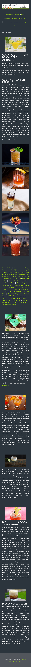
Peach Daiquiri (22, 283)
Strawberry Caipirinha (15, 294)
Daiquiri (14, 276)
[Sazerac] (15, 178)
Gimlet (25, 300)
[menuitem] (9, 14)
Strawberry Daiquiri (22, 270)
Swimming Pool (9, 283)
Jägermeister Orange (9, 304)
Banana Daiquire (23, 276)
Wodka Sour (7, 300)
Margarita (22, 274)
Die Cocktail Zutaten (14, 603)
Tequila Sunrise (14, 281)
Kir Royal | (12, 270)
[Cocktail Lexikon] (15, 6)
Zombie (5, 285)
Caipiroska (11, 287)
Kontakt (18, 661)
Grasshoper (6, 302)
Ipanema (5, 289)
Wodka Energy (23, 289)
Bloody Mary (19, 272)
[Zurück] (4, 187)
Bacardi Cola (13, 289)
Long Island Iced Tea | (17, 285)
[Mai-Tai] (15, 154)
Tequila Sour (7, 291)
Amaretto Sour (17, 291)
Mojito (27, 272)
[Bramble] (15, 245)
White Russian (8, 272)
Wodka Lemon (22, 296)
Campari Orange (20, 302)
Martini (4, 274)
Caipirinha (25, 278)
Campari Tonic (15, 298)
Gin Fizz (24, 281)
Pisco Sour (16, 300)
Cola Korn (6, 298)
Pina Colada (18, 268)
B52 (5, 281)
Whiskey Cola (22, 287)
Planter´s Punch (12, 274)
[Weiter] (26, 187)
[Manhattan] (15, 223)
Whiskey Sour (11, 296)
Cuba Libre (17, 278)
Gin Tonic (24, 298)
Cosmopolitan (8, 278)
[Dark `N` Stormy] (15, 200)
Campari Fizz (6, 268)
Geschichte (5, 385)
